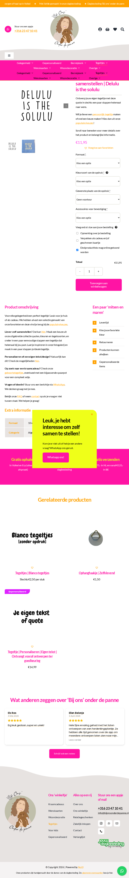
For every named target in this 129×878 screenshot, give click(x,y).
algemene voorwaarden (92, 873)
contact (35, 396)
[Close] (92, 414)
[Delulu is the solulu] (36, 106)
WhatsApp (59, 384)
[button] (99, 147)
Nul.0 (80, 867)
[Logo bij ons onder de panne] (64, 11)
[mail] (117, 823)
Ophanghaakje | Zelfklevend (97, 573)
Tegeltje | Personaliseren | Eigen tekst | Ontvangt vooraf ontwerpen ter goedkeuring (32, 656)
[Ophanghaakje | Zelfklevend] (96, 537)
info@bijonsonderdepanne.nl (113, 812)
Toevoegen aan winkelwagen (99, 284)
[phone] (101, 831)
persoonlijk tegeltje (103, 114)
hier (43, 331)
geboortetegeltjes (14, 372)
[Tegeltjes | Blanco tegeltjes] (32, 537)
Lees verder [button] (75, 740)
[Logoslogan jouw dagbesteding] (111, 840)
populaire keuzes (84, 122)
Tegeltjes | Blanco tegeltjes (32, 573)
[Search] (122, 29)
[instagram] (101, 823)
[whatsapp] (109, 823)
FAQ (19, 396)
